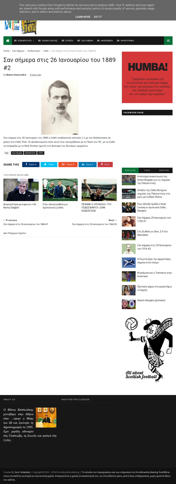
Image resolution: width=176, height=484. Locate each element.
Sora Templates (22, 472)
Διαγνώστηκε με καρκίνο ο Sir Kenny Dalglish (19, 206)
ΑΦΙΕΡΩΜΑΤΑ (107, 40)
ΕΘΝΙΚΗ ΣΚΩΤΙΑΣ (50, 40)
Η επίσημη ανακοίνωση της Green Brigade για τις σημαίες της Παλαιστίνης (153, 180)
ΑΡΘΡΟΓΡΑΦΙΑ (127, 40)
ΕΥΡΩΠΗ (69, 40)
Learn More (82, 16)
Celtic (46, 50)
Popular (130, 170)
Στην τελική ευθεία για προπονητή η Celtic (55, 206)
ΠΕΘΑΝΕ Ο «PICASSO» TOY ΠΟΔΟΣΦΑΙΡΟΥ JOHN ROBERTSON (97, 207)
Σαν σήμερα (18, 50)
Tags (147, 170)
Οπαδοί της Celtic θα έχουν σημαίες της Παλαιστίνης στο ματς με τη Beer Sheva (153, 193)
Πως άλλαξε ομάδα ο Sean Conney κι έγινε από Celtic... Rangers (152, 207)
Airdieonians (34, 50)
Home (6, 50)
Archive (164, 170)
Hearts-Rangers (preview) (151, 300)
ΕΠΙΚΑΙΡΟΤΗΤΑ (24, 40)
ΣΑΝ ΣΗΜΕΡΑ (87, 40)
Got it (98, 16)
